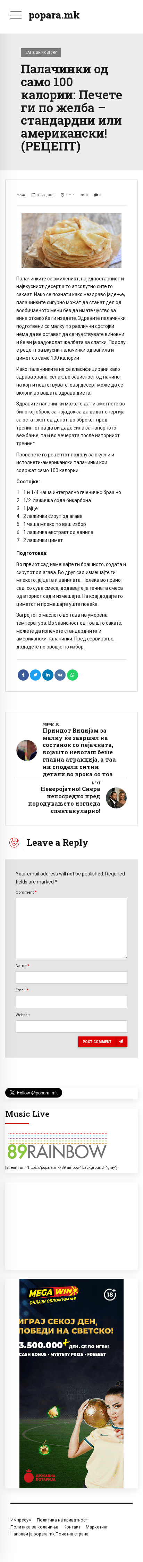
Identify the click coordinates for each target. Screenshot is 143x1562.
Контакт (72, 1527)
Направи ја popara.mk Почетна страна (49, 1534)
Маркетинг (97, 1527)
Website (23, 1014)
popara (21, 195)
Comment (26, 892)
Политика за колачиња (34, 1527)
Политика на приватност (62, 1520)
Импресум (21, 1520)
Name (22, 965)
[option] (71, 240)
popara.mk (54, 14)
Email (22, 990)
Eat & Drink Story (41, 52)
